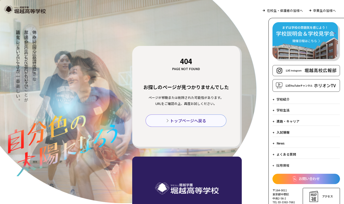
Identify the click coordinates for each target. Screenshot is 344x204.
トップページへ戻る (188, 121)
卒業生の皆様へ (324, 10)
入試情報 (283, 132)
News (281, 143)
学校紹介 (283, 99)
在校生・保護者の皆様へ (285, 10)
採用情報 (282, 165)
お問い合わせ (309, 178)
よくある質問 (286, 154)
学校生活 (283, 110)
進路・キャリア (288, 121)
